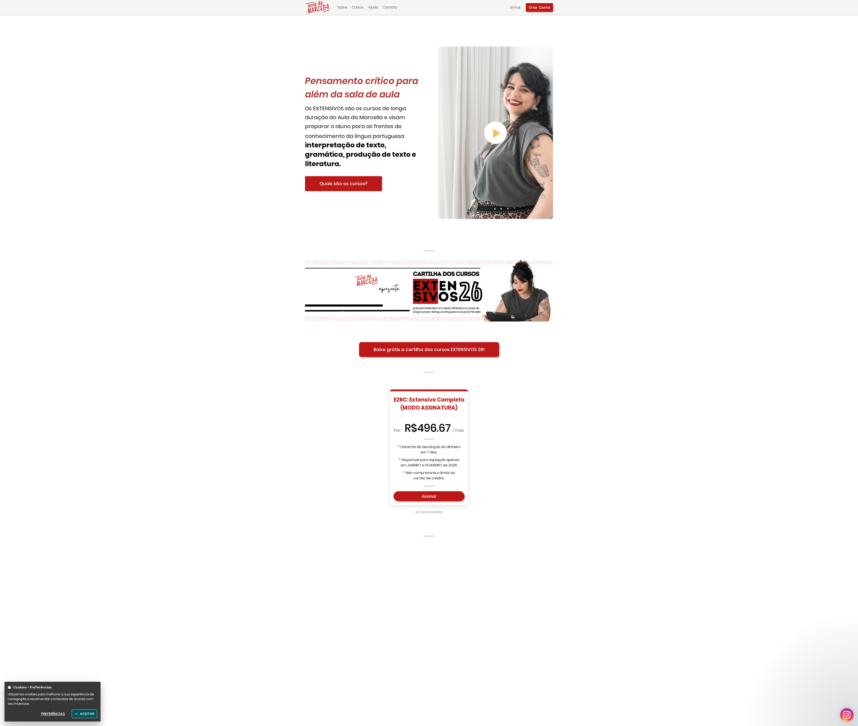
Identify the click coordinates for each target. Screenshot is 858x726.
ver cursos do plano (429, 512)
